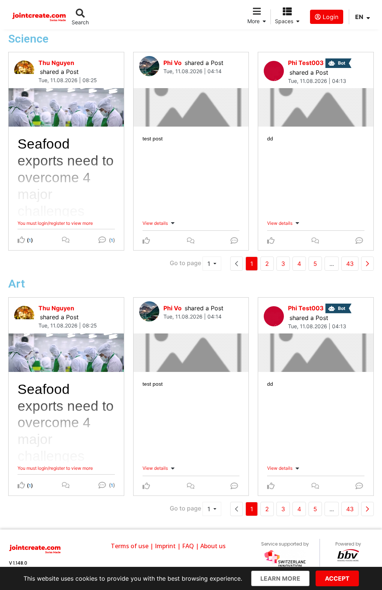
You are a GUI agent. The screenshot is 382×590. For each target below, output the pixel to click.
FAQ (188, 546)
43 (350, 263)
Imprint (165, 546)
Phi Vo (172, 62)
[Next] (367, 264)
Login (329, 17)
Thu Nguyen (56, 62)
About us (213, 546)
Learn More (280, 578)
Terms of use (129, 546)
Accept (337, 578)
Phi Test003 (306, 62)
